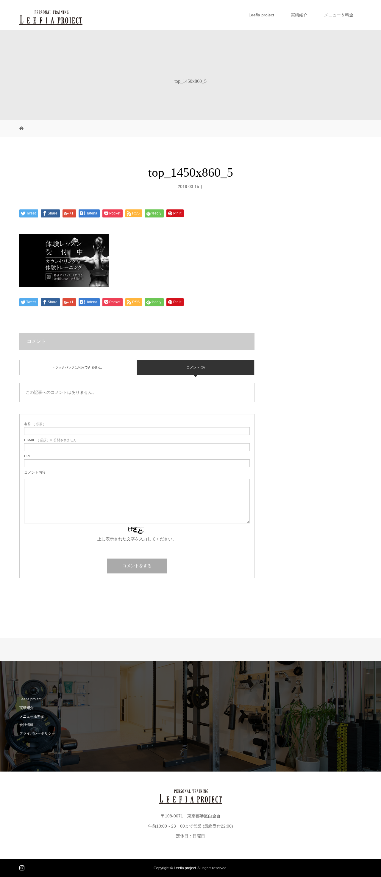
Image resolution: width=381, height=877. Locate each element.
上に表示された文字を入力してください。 (137, 539)
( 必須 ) (34, 424)
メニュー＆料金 (338, 15)
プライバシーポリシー (37, 733)
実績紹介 (299, 15)
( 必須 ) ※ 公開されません (50, 440)
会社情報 (26, 725)
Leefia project (261, 15)
